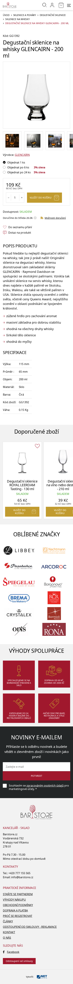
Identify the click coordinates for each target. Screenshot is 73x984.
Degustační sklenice (53, 15)
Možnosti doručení (55, 218)
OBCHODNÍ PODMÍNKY (18, 905)
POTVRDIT (36, 775)
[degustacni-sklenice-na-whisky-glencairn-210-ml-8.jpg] (12, 140)
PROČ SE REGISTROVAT (17, 916)
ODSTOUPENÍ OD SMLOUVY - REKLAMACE (30, 927)
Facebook (13, 952)
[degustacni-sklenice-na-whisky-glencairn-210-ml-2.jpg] (55, 140)
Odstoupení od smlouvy (19, 961)
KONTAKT (9, 932)
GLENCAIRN (22, 155)
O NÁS (7, 938)
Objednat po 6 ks (18, 167)
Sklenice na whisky (17, 19)
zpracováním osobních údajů (45, 785)
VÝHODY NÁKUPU (14, 899)
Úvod (6, 15)
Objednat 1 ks (16, 162)
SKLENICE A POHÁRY (24, 15)
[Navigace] (69, 5)
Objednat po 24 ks (19, 172)
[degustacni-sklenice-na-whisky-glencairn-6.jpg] (33, 140)
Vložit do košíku (40, 197)
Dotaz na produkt (19, 232)
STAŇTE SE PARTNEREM (18, 894)
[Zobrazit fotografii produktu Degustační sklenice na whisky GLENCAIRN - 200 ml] (36, 95)
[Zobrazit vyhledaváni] (44, 5)
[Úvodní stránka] (9, 5)
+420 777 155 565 (19, 873)
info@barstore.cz (22, 877)
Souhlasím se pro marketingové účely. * (39, 787)
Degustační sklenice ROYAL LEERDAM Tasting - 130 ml (22, 485)
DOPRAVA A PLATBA (15, 910)
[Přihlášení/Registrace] (52, 5)
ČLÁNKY (8, 921)
